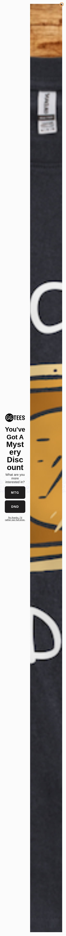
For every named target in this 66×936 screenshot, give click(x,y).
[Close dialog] (61, 4)
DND (15, 506)
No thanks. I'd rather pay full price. (15, 518)
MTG (15, 492)
